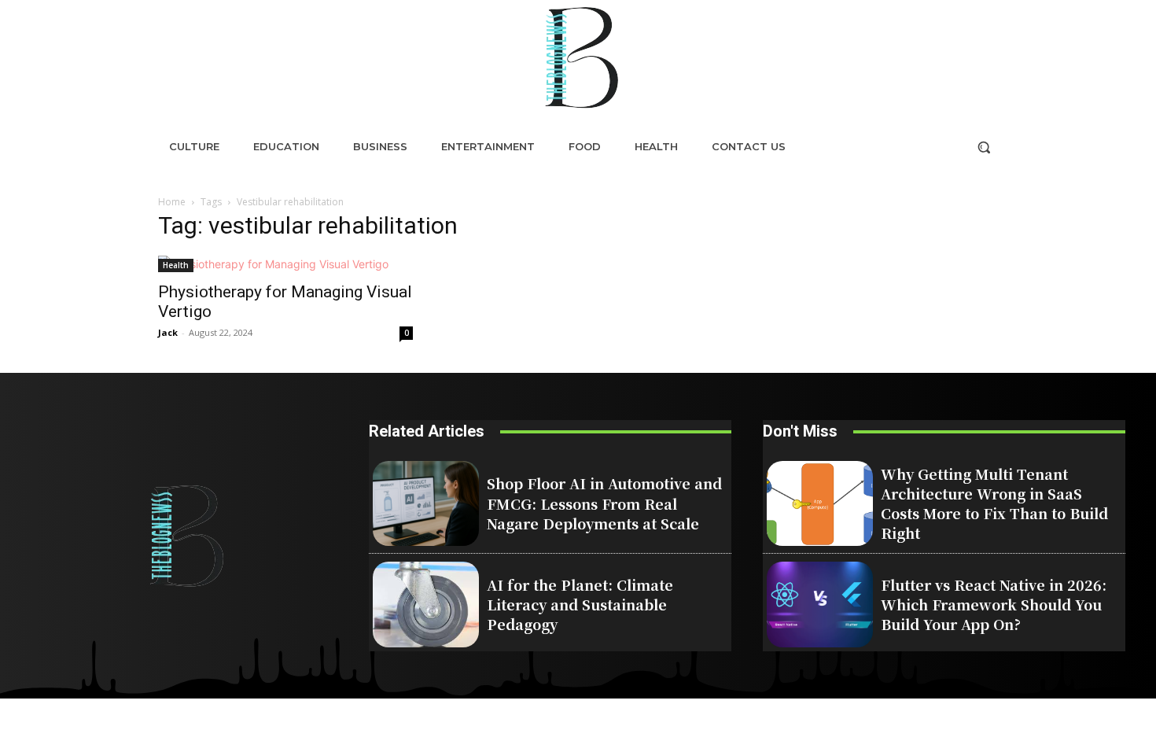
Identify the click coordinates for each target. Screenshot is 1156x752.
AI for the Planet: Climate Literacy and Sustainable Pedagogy (580, 604)
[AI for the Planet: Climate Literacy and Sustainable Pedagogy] (426, 604)
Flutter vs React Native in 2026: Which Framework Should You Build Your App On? (993, 604)
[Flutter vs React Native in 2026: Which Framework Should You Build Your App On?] (820, 604)
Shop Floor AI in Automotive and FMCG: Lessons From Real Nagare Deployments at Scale (604, 503)
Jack (168, 332)
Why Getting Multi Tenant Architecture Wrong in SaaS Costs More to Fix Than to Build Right (994, 503)
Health (176, 265)
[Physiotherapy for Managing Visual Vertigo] (285, 264)
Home (172, 201)
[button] (984, 147)
